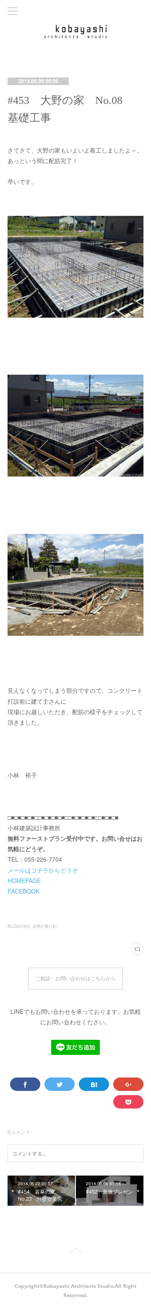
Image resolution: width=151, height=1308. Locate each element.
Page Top (75, 1252)
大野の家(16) (44, 926)
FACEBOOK (23, 891)
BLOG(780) (19, 926)
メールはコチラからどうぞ (43, 870)
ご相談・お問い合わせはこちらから (75, 978)
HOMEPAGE (24, 880)
